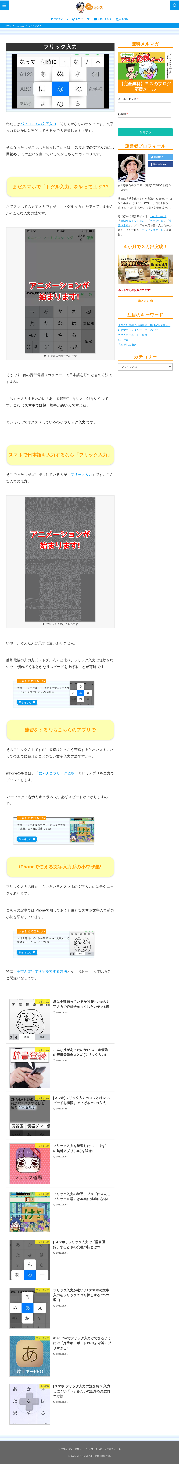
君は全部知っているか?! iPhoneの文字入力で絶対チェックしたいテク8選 (43, 940)
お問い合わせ (104, 19)
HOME (8, 26)
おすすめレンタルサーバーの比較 (138, 330)
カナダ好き (157, 221)
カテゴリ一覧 (83, 19)
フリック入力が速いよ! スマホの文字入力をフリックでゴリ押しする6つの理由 (43, 690)
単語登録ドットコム (133, 221)
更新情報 (123, 19)
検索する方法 (56, 971)
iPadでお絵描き (127, 344)
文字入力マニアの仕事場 (132, 335)
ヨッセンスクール (152, 230)
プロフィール (61, 19)
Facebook (160, 164)
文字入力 (20, 26)
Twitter (158, 157)
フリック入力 (81, 474)
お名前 (123, 114)
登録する (145, 132)
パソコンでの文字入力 (38, 124)
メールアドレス (128, 99)
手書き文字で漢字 (31, 971)
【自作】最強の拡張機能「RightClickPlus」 (144, 325)
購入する (143, 300)
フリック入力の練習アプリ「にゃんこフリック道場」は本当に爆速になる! (42, 827)
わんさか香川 (158, 216)
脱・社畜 (123, 339)
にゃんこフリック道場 (57, 773)
